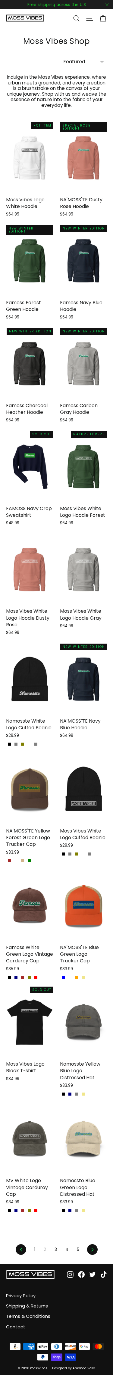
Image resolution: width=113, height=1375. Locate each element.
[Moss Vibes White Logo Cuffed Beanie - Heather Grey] (90, 854)
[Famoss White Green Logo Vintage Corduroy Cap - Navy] (16, 977)
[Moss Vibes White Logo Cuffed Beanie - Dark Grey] (70, 854)
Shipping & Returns (27, 1306)
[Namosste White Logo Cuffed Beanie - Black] (9, 744)
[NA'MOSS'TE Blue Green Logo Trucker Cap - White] (70, 977)
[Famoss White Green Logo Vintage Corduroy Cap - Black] (9, 977)
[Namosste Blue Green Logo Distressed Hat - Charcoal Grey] (76, 1210)
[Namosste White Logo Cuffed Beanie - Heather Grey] (36, 744)
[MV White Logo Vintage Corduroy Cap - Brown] (22, 1210)
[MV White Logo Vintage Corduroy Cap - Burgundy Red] (36, 1210)
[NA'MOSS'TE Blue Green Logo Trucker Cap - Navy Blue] (63, 977)
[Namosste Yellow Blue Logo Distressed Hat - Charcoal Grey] (76, 1094)
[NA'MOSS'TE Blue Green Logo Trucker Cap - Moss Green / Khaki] (83, 977)
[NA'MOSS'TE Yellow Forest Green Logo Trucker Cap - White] (16, 861)
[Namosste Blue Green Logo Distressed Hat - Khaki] (83, 1210)
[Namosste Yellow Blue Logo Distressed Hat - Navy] (70, 1094)
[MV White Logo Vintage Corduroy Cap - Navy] (16, 1210)
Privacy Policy (21, 1295)
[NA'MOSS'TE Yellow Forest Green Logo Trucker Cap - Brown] (9, 861)
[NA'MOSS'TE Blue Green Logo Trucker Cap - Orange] (76, 977)
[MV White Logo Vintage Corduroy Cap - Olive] (29, 1210)
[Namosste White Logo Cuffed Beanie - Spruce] (29, 744)
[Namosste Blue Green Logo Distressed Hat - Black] (63, 1210)
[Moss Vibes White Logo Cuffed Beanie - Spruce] (83, 854)
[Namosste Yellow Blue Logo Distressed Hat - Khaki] (83, 1094)
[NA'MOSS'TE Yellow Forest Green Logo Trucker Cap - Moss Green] (29, 861)
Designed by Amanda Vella (73, 1368)
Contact (15, 1327)
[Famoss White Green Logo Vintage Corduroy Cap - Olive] (29, 977)
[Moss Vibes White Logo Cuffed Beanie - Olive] (76, 854)
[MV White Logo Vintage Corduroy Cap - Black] (9, 1210)
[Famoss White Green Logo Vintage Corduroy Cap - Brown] (22, 977)
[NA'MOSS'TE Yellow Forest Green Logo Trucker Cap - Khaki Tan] (22, 861)
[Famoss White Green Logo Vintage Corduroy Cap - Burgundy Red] (36, 977)
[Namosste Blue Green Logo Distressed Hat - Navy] (70, 1210)
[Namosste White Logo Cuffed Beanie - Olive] (22, 744)
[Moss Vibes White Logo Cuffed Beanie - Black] (63, 854)
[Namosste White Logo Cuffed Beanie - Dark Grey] (16, 744)
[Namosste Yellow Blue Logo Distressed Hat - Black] (63, 1094)
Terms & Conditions (28, 1316)
